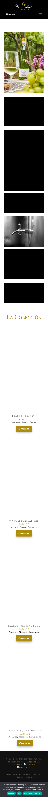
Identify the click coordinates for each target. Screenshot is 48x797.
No (19, 793)
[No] (45, 789)
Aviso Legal (33, 762)
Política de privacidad (32, 793)
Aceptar (11, 793)
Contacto (17, 765)
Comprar (24, 428)
